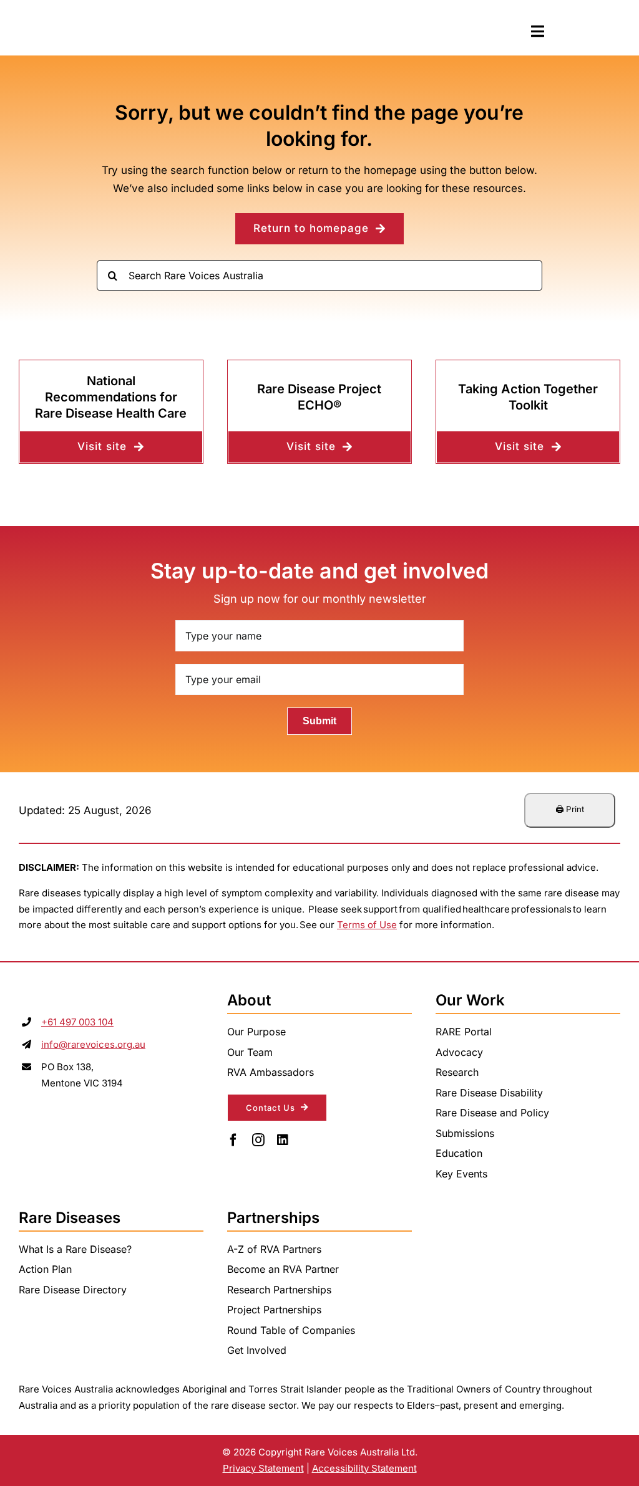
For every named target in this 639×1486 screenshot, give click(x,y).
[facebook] (233, 1140)
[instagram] (258, 1140)
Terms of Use (367, 925)
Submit (319, 721)
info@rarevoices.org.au (93, 1044)
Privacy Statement (263, 1468)
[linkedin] (282, 1140)
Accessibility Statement (364, 1468)
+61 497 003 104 (77, 1022)
